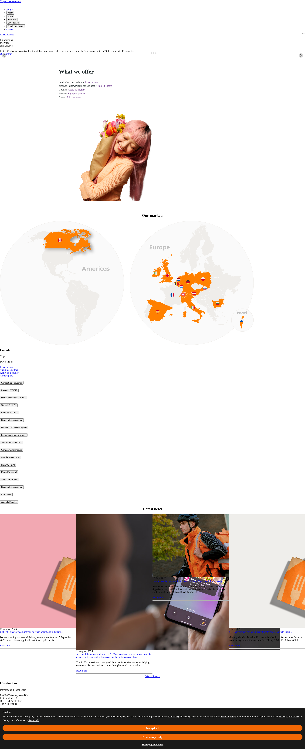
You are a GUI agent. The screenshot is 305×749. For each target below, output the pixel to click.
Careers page (6, 375)
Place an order (7, 367)
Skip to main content (10, 1)
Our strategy (6, 54)
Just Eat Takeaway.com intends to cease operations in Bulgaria (31, 632)
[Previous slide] (4, 55)
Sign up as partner (9, 370)
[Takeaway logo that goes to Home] (0, 4)
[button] (12, 383)
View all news (152, 676)
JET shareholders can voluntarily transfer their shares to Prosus (260, 632)
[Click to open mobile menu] (303, 33)
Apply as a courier (9, 372)
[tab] (149, 53)
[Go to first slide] (301, 55)
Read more (5, 645)
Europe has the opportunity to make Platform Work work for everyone (187, 581)
